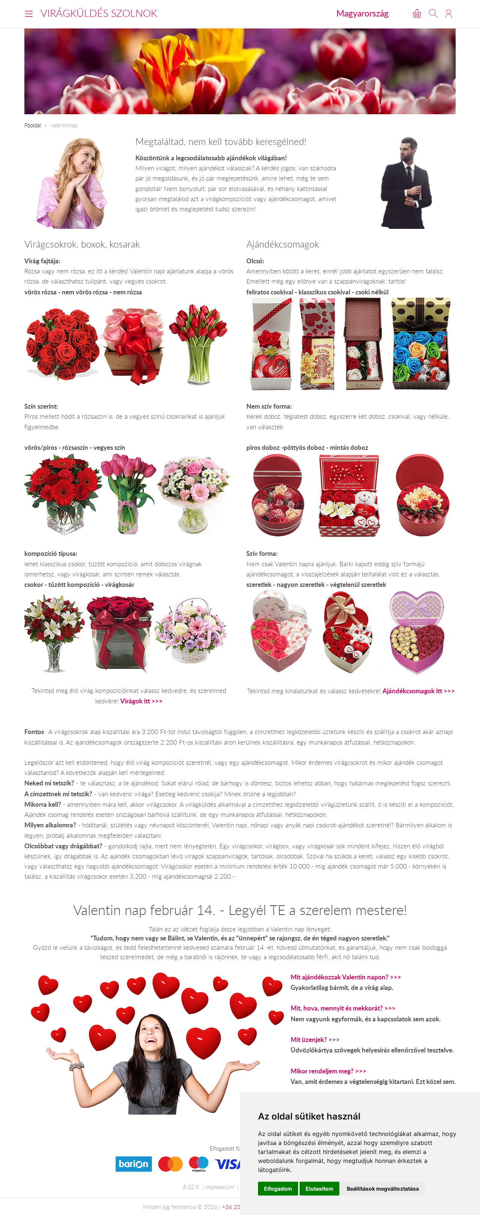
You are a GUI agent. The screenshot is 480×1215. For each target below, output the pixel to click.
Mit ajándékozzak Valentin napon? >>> (346, 977)
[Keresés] (433, 13)
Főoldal (32, 125)
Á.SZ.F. (191, 1187)
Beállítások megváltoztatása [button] (383, 1188)
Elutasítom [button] (319, 1188)
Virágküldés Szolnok (98, 13)
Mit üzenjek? (309, 1039)
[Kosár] (417, 13)
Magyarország (362, 13)
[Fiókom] (449, 13)
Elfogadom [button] (278, 1188)
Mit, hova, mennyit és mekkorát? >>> (343, 1008)
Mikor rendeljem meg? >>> (328, 1071)
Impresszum (220, 1187)
